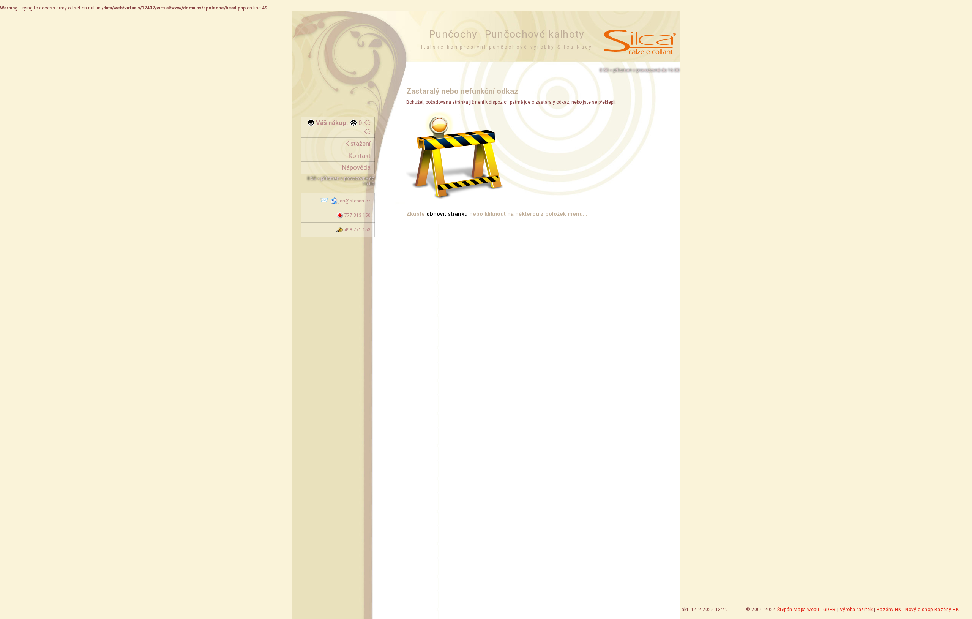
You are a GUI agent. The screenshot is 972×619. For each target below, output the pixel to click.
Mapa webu (806, 609)
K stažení (358, 143)
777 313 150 (357, 215)
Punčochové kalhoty (535, 34)
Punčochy (453, 34)
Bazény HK (889, 609)
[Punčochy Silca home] (638, 42)
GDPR (829, 609)
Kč (343, 127)
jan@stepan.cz (354, 201)
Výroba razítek (856, 609)
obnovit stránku (447, 214)
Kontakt (360, 155)
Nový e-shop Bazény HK (932, 609)
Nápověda (356, 167)
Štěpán (784, 609)
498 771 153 (357, 229)
